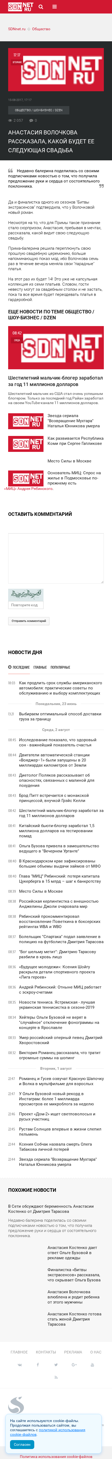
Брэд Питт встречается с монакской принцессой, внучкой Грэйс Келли (54, 798)
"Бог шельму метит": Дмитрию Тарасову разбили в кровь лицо (57, 954)
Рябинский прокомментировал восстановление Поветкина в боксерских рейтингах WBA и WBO (59, 921)
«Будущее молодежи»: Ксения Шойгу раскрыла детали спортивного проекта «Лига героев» (57, 972)
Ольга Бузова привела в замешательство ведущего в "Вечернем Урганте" (59, 849)
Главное (19, 1352)
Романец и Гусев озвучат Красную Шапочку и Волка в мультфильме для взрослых (61, 1081)
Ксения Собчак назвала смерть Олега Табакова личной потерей (55, 1147)
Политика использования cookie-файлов (56, 1456)
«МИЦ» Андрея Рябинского (28, 488)
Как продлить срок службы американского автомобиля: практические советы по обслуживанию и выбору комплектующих (60, 688)
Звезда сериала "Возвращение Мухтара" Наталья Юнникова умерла (58, 1162)
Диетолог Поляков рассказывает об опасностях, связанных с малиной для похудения (56, 780)
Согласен (22, 1444)
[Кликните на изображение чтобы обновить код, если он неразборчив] (56, 595)
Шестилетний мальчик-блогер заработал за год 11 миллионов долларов (61, 813)
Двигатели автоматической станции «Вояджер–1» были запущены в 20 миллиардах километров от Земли (54, 760)
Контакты (46, 1352)
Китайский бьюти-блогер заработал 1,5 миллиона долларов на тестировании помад (56, 830)
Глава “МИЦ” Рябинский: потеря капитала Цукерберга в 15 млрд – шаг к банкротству (60, 879)
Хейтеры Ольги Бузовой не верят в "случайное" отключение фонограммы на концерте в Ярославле (59, 1022)
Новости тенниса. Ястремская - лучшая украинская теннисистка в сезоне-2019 (57, 1005)
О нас (95, 1352)
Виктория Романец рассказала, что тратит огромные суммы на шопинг (60, 1055)
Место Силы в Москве (41, 891)
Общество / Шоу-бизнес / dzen (39, 110)
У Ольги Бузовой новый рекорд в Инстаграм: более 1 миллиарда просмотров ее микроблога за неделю (56, 1098)
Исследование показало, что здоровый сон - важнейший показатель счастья (58, 742)
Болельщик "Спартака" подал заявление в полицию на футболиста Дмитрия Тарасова (61, 939)
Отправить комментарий (29, 621)
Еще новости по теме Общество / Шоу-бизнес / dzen (51, 314)
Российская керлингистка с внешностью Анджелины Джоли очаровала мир (58, 904)
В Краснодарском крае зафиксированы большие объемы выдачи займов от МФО (60, 864)
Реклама (73, 1352)
